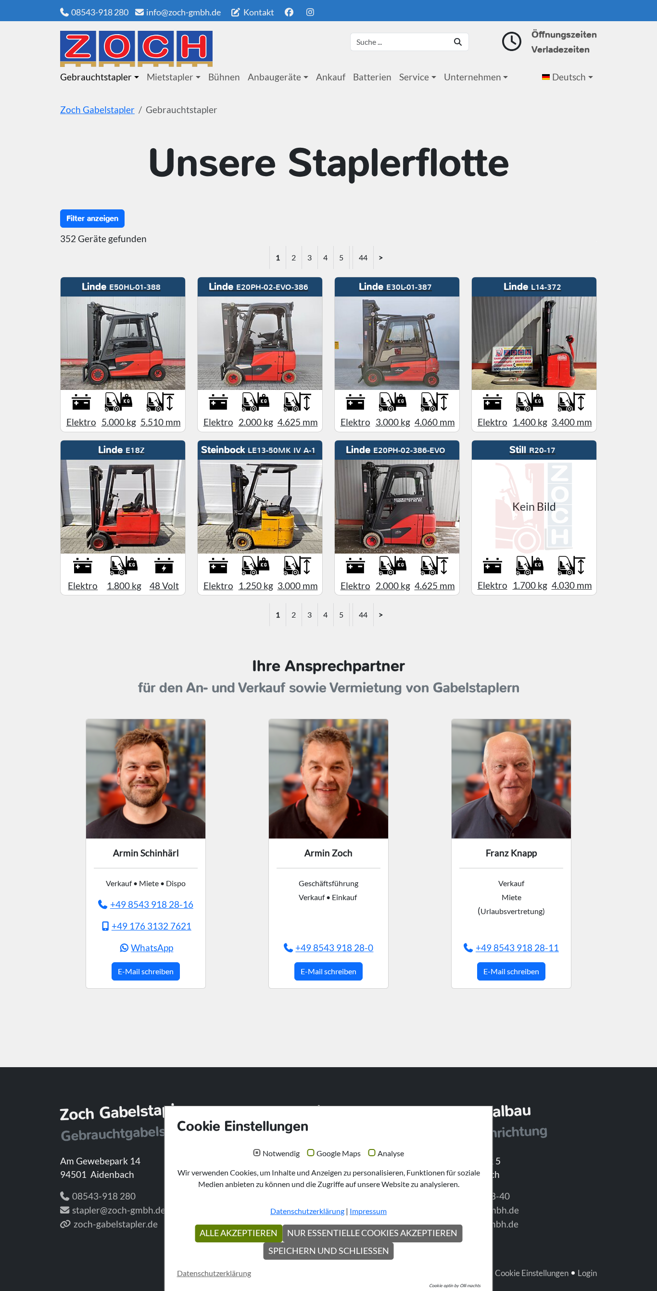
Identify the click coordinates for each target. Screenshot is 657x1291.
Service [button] (414, 76)
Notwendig (281, 1153)
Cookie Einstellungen (532, 1273)
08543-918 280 (99, 12)
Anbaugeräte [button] (274, 76)
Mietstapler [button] (170, 76)
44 (363, 257)
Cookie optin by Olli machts (454, 1285)
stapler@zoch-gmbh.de (118, 1209)
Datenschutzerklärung (307, 1210)
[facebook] (288, 12)
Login (587, 1273)
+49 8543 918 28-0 (334, 947)
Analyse (391, 1153)
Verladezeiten (560, 49)
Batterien (372, 76)
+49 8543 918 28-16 (151, 904)
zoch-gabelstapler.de (116, 1223)
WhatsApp (152, 947)
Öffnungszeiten (564, 34)
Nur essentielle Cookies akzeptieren (372, 1233)
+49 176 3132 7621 (151, 925)
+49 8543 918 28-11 (517, 947)
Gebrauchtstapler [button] (96, 76)
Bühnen (224, 76)
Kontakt (258, 12)
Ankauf (330, 76)
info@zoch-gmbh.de (183, 12)
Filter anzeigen (92, 218)
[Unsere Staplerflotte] (136, 48)
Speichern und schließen (328, 1251)
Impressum (368, 1210)
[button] (569, 77)
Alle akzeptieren (239, 1233)
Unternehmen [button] (472, 76)
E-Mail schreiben (146, 971)
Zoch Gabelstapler (97, 109)
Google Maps (338, 1153)
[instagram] (310, 12)
